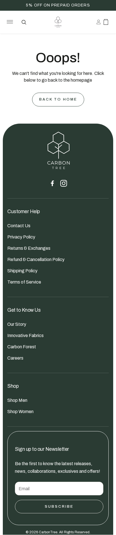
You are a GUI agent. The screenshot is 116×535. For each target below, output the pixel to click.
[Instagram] (63, 183)
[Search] (23, 22)
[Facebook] (52, 183)
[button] (9, 22)
